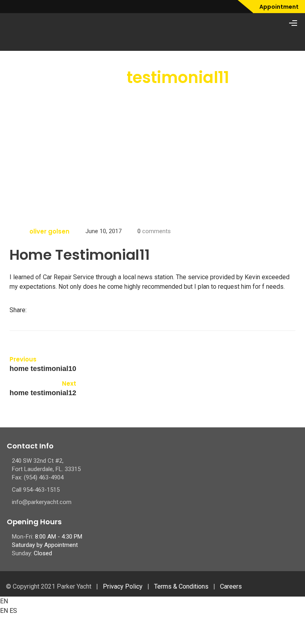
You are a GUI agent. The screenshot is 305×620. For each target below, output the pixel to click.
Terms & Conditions (181, 586)
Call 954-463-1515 (36, 489)
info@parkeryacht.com (41, 502)
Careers (231, 586)
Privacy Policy (123, 586)
